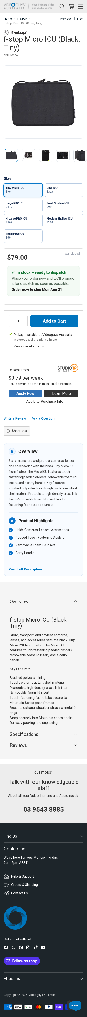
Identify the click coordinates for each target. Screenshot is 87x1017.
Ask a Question (43, 419)
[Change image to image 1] (11, 155)
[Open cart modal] (71, 6)
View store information (29, 346)
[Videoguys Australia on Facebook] (6, 948)
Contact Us (19, 893)
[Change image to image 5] (80, 155)
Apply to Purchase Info (44, 401)
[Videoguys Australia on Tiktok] (36, 948)
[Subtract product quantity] (11, 321)
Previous (66, 18)
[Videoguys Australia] (30, 6)
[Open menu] (80, 6)
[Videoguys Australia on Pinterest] (21, 948)
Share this (19, 431)
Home (8, 18)
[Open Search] (62, 6)
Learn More (61, 393)
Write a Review (15, 419)
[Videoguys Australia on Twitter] (13, 948)
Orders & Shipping (24, 885)
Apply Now (25, 393)
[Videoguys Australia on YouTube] (43, 948)
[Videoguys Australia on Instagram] (28, 948)
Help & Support (22, 876)
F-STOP (22, 18)
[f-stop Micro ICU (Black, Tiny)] (43, 102)
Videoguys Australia (42, 995)
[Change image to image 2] (28, 155)
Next (80, 18)
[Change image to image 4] (63, 155)
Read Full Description (25, 569)
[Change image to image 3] (45, 155)
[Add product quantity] (24, 321)
